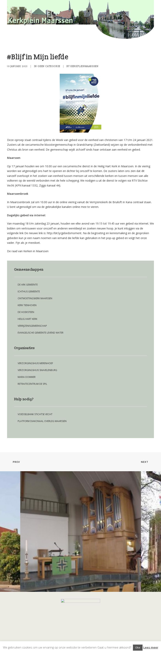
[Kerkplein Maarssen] (80, 19)
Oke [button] (137, 647)
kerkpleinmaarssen (84, 66)
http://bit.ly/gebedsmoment (64, 233)
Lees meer (150, 647)
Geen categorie (49, 66)
